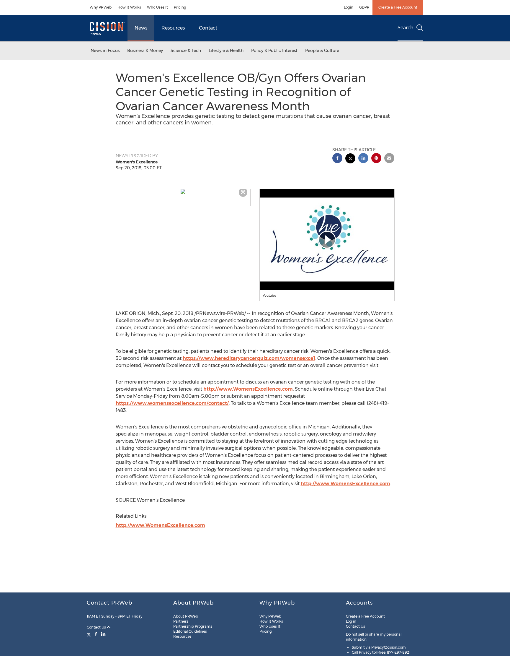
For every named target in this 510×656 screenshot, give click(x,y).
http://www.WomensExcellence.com (248, 389)
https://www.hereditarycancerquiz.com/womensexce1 (249, 358)
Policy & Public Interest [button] (274, 50)
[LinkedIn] (103, 634)
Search (405, 27)
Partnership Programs (192, 626)
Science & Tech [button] (186, 50)
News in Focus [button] (105, 50)
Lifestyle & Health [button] (226, 50)
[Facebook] (96, 634)
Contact (208, 28)
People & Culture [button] (322, 50)
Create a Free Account (397, 7)
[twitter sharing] (350, 159)
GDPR (364, 7)
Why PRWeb (101, 7)
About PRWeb (185, 616)
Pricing (180, 7)
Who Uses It (157, 7)
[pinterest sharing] (376, 159)
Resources (173, 28)
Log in (351, 621)
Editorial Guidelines (190, 631)
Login (348, 7)
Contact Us (97, 627)
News (141, 28)
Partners (180, 621)
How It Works (129, 7)
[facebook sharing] (337, 159)
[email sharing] (389, 159)
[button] (183, 191)
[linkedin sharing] (363, 159)
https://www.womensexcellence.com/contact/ (172, 403)
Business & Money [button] (145, 50)
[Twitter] (89, 634)
